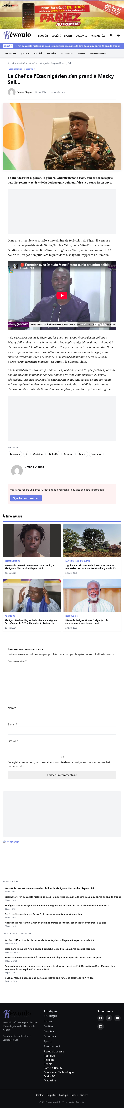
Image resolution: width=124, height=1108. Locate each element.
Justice (25, 53)
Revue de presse (54, 1051)
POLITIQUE (10, 53)
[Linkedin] (100, 1026)
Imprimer (96, 454)
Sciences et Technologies (59, 1072)
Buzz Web (81, 35)
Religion (49, 1060)
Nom (12, 708)
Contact (40, 1095)
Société (56, 35)
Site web (13, 741)
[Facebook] (100, 1018)
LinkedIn (53, 454)
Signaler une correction (26, 498)
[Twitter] (109, 1018)
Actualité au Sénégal (104, 35)
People (48, 1064)
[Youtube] (117, 1018)
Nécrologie (71, 616)
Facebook (15, 454)
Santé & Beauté (53, 1068)
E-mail (12, 724)
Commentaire (17, 661)
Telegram (68, 454)
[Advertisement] (62, 211)
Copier (82, 454)
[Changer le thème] (118, 36)
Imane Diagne (24, 92)
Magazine (50, 1080)
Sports (68, 35)
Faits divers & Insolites (77, 561)
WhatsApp (38, 454)
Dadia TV (49, 1076)
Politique (49, 1055)
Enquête (43, 35)
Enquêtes (52, 1095)
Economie (66, 53)
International (98, 53)
